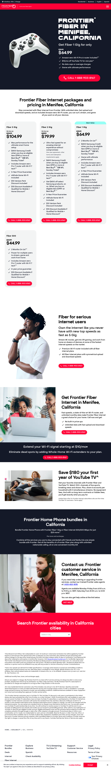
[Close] (107, 764)
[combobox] (53, 634)
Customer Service (75, 748)
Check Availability (33, 756)
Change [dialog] (17, 2)
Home (7, 730)
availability (15, 730)
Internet (8, 756)
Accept (90, 765)
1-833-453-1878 (71, 584)
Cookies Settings (75, 765)
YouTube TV (51, 748)
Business (91, 2)
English (99, 2)
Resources (72, 752)
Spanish (106, 2)
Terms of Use (93, 752)
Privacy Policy (94, 748)
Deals (7, 752)
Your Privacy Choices (96, 757)
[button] (69, 634)
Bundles (8, 748)
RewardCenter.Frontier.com (56, 659)
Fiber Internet (11, 760)
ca (24, 730)
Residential (81, 2)
